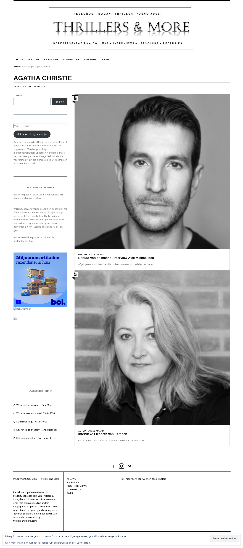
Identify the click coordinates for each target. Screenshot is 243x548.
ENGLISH (89, 59)
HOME (19, 59)
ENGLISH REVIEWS (77, 486)
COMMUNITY (70, 59)
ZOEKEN (18, 95)
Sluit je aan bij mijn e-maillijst (32, 134)
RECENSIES (50, 59)
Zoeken (60, 101)
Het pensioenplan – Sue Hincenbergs (36, 438)
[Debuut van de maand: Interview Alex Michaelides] (152, 171)
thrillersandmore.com (24, 520)
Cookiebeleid (83, 542)
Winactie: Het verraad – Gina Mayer (35, 405)
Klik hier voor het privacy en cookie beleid (144, 478)
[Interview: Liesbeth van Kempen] (152, 347)
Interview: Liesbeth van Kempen (102, 434)
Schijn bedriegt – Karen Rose (31, 421)
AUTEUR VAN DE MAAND (91, 430)
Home (17, 66)
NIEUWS (32, 59)
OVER (104, 59)
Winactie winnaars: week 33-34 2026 (35, 413)
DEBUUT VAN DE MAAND (91, 254)
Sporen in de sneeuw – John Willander (36, 429)
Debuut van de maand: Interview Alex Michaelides (116, 258)
